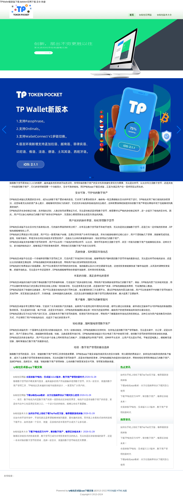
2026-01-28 (61, 377)
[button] (178, 130)
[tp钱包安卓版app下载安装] (21, 10)
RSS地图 (111, 490)
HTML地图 (122, 490)
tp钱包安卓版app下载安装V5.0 (107, 68)
